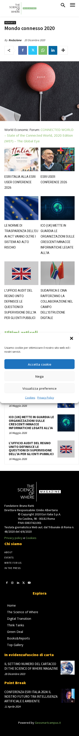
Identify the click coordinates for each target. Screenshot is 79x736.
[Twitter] (32, 50)
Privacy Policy (45, 398)
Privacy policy (13, 538)
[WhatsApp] (42, 50)
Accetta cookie (39, 364)
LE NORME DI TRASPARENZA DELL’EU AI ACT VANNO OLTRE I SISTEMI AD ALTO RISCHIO (21, 236)
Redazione (15, 40)
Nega (39, 376)
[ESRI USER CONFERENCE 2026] (58, 159)
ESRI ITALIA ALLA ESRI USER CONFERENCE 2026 (20, 182)
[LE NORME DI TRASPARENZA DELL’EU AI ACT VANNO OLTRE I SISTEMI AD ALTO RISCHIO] (21, 208)
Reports (10, 22)
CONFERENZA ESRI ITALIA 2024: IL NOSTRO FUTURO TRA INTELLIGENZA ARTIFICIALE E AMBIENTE (30, 696)
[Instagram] (12, 582)
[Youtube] (29, 582)
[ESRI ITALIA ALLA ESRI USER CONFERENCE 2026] (21, 159)
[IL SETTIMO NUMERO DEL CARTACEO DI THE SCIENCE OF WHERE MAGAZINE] (68, 668)
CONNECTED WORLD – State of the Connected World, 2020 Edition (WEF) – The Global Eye (39, 135)
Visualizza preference (39, 388)
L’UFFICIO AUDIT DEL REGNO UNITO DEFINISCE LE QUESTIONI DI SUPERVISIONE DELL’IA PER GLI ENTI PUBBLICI (31, 448)
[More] (63, 50)
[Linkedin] (52, 50)
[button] (72, 339)
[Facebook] (22, 50)
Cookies (30, 398)
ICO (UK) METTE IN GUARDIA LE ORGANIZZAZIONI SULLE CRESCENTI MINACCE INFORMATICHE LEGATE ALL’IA (31, 422)
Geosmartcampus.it (48, 723)
